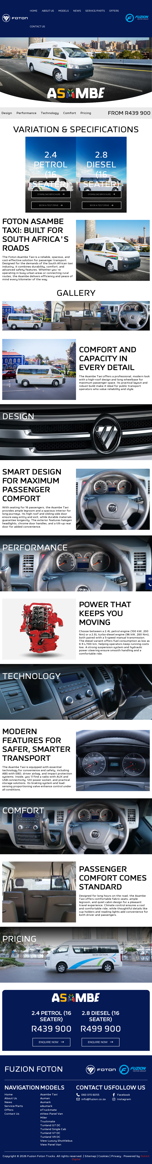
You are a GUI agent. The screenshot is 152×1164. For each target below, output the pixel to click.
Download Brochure (49, 194)
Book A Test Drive (49, 205)
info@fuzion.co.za (93, 1099)
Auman (45, 1098)
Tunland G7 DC (50, 1125)
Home (33, 10)
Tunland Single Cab (53, 1129)
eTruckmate (48, 1110)
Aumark (45, 1102)
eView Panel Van (51, 1113)
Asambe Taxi (48, 1094)
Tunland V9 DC (50, 1137)
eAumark (46, 1106)
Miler (43, 1117)
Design (6, 113)
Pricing (85, 113)
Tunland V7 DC (50, 1133)
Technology (50, 113)
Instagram (124, 1099)
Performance (26, 113)
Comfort (69, 113)
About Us (48, 10)
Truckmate (47, 1121)
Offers (114, 10)
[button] (144, 318)
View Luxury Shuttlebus (56, 1140)
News (77, 10)
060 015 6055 (90, 1094)
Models (63, 10)
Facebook (123, 1094)
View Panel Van (50, 1144)
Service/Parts (95, 10)
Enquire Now (49, 1042)
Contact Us (37, 26)
